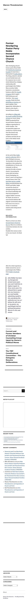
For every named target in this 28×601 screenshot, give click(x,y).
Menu (5, 9)
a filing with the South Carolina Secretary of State (14, 116)
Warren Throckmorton (13, 5)
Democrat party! (9, 451)
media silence (18, 74)
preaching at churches (12, 102)
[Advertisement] (13, 26)
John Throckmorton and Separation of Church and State (14, 484)
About (5, 592)
